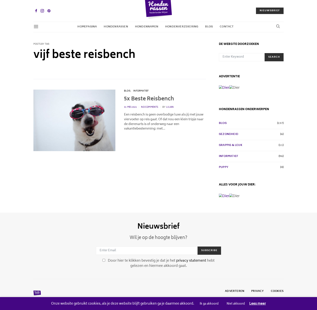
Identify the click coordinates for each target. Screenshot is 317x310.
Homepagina (87, 27)
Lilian (170, 107)
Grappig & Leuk (230, 145)
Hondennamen (146, 27)
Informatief (141, 91)
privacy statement (191, 261)
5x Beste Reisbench (149, 99)
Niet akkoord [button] (236, 304)
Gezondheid (228, 134)
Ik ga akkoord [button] (209, 304)
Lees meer (257, 304)
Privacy (257, 291)
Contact (227, 27)
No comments (149, 107)
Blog (209, 27)
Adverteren (234, 291)
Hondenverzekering (181, 27)
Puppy (223, 167)
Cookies (277, 291)
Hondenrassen (116, 27)
